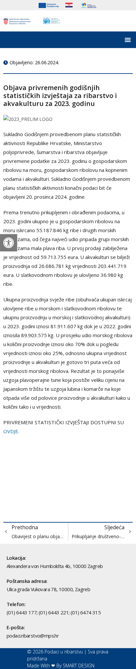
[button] (8, 242)
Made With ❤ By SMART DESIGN (60, 665)
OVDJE (10, 431)
